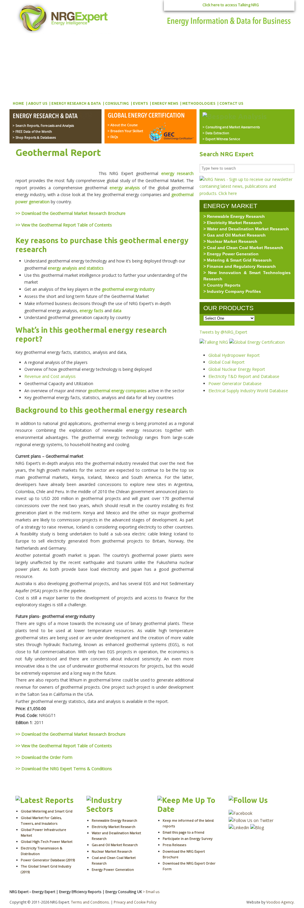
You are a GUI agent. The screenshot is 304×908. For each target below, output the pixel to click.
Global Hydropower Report (234, 355)
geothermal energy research (115, 330)
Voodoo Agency (280, 902)
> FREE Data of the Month (32, 131)
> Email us (151, 891)
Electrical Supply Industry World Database (248, 390)
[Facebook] (240, 813)
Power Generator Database (235, 383)
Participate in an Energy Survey (188, 838)
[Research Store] (52, 116)
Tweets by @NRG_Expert (223, 332)
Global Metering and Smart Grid (46, 811)
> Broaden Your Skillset (125, 131)
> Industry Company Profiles (232, 291)
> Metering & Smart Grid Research (237, 260)
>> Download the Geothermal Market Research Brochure (70, 213)
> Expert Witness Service (221, 139)
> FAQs (112, 137)
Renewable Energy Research (114, 820)
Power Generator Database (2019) (48, 860)
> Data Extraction (215, 133)
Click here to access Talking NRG (230, 4)
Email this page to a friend (183, 832)
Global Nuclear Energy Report (236, 369)
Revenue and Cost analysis (50, 376)
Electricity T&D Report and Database (243, 376)
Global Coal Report (226, 362)
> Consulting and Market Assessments (231, 127)
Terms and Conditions (90, 902)
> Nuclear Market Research (230, 241)
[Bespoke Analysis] (234, 116)
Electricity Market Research (113, 826)
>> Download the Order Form (43, 757)
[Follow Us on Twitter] (251, 820)
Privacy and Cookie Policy (135, 902)
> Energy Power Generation (231, 253)
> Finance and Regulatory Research (239, 266)
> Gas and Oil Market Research (234, 235)
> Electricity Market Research (232, 222)
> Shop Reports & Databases (34, 137)
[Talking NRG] (214, 342)
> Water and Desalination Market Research (246, 228)
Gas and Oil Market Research (115, 845)
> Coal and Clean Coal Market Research (243, 247)
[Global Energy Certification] (147, 116)
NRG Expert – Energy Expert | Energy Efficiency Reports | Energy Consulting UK (63, 18)
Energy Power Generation (113, 869)
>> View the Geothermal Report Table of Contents (63, 225)
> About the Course (122, 125)
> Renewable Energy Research (234, 216)
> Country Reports (221, 285)
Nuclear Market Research (112, 851)
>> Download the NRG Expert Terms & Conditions (63, 768)
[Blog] (257, 827)
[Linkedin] (239, 827)
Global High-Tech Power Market (46, 841)
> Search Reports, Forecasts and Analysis (43, 126)
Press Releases (174, 845)
